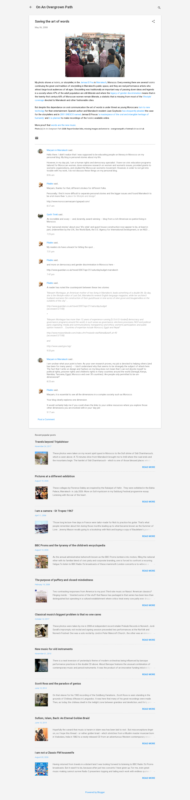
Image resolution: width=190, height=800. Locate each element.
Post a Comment (46, 419)
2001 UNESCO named (70, 114)
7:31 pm (50, 251)
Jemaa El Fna (87, 82)
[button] (153, 22)
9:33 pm (50, 350)
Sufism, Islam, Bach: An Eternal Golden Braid (62, 718)
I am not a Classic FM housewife (54, 752)
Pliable (50, 183)
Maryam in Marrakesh (57, 150)
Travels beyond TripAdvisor (52, 441)
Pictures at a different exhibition (55, 476)
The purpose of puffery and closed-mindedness (64, 579)
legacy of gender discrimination (126, 93)
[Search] (159, 8)
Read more (148, 467)
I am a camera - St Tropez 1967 (54, 510)
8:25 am (50, 381)
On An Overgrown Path (54, 7)
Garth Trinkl (52, 214)
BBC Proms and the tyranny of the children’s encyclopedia (70, 545)
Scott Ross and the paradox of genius (58, 683)
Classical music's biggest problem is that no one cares (68, 614)
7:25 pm (50, 234)
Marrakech (101, 82)
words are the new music (63, 125)
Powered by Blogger (95, 792)
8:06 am (50, 175)
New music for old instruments (54, 649)
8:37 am (50, 206)
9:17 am (50, 412)
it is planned (55, 118)
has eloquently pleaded (133, 111)
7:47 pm (50, 274)
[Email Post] (36, 139)
